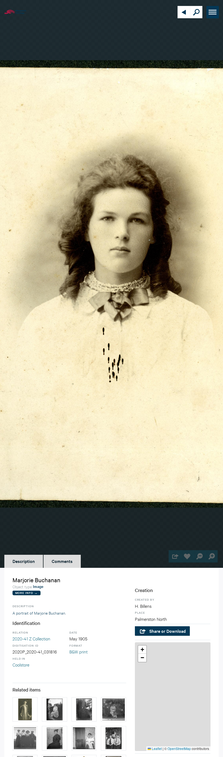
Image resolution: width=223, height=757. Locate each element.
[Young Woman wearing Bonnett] (113, 709)
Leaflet (156, 748)
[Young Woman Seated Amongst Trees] (54, 709)
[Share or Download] (175, 556)
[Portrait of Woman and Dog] (84, 709)
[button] (142, 650)
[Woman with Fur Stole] (84, 738)
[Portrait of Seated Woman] (54, 738)
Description (24, 561)
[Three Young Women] (113, 738)
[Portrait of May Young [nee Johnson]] (25, 709)
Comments (62, 561)
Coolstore (21, 664)
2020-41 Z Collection (31, 638)
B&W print (78, 651)
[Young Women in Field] (25, 738)
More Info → (26, 593)
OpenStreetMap (179, 748)
